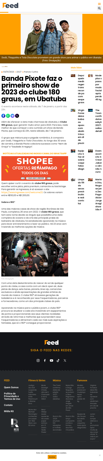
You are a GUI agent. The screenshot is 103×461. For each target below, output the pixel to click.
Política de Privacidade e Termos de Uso (12, 396)
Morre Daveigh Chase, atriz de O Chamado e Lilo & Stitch (45, 392)
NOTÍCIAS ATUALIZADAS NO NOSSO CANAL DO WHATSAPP (35, 153)
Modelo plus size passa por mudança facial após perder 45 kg (81, 393)
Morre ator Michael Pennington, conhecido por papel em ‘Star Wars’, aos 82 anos (33, 417)
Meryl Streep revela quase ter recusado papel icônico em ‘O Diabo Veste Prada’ (45, 420)
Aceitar (52, 457)
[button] (99, 3)
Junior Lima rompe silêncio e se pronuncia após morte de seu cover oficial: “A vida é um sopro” (94, 426)
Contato (8, 405)
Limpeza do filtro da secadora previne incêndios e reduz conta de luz (83, 191)
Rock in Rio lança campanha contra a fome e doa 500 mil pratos (70, 423)
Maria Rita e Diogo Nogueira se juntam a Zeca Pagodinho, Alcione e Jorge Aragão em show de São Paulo (70, 397)
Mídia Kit (9, 411)
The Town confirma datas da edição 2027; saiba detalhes (57, 392)
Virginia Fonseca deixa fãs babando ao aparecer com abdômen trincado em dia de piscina (83, 127)
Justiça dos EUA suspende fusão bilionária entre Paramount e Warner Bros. (33, 394)
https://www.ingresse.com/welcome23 (22, 192)
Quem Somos (11, 387)
